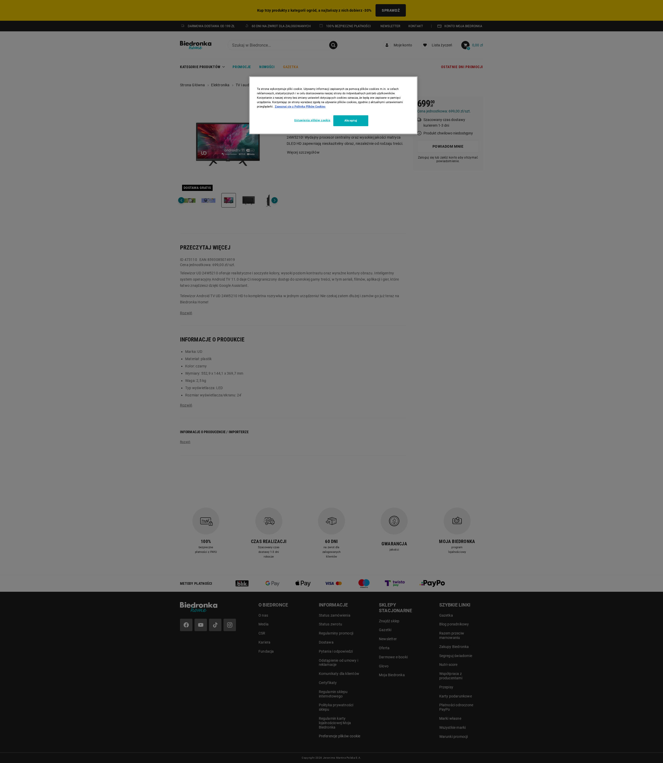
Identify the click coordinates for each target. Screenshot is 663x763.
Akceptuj (350, 120)
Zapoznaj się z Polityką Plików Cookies (300, 106)
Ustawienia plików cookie (312, 120)
